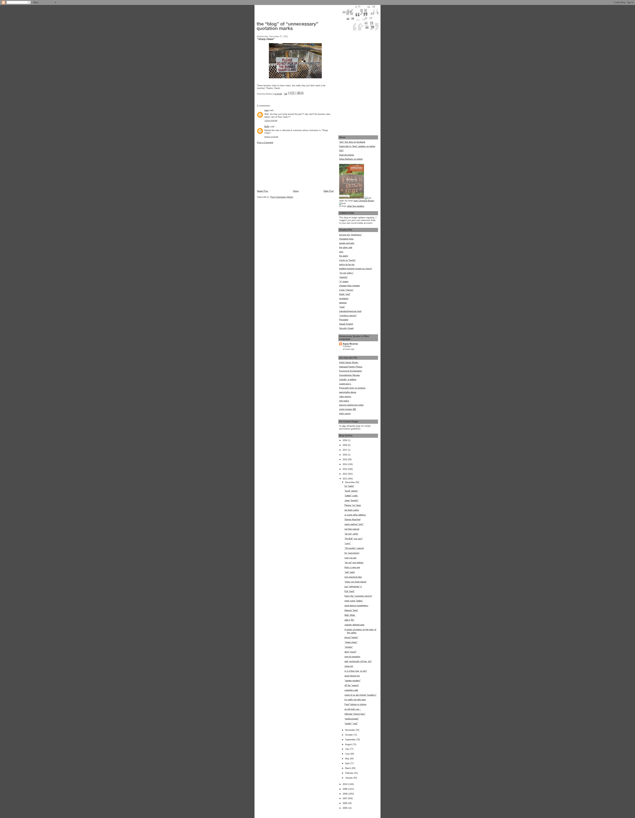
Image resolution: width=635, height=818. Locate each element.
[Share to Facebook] (299, 93)
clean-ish (348, 666)
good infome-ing (352, 676)
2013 (345, 469)
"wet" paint (349, 572)
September (350, 739)
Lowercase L (345, 384)
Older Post (328, 191)
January (349, 778)
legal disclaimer (346, 155)
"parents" (343, 277)
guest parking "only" (354, 524)
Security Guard (346, 328)
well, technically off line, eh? (358, 661)
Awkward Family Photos (350, 367)
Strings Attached (352, 519)
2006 (345, 803)
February (349, 773)
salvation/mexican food (350, 311)
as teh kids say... (352, 709)
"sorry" (347, 543)
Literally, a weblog (347, 379)
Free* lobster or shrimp (355, 704)
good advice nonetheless (356, 605)
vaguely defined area (354, 624)
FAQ (341, 150)
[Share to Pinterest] (302, 93)
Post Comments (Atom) (281, 197)
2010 (345, 784)
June (347, 754)
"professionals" (351, 719)
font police (344, 401)
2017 (345, 450)
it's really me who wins (355, 699)
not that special (351, 529)
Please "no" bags (352, 505)
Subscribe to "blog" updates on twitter (357, 146)
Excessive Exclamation (350, 371)
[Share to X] (295, 93)
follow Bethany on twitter (351, 159)
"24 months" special (354, 548)
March (348, 768)
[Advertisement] (282, 166)
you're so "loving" (347, 260)
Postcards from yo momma (352, 388)
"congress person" (348, 315)
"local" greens (351, 491)
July (347, 749)
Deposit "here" (351, 610)
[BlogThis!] (292, 93)
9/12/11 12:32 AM (271, 137)
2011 (345, 478)
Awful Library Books (348, 362)
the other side (345, 247)
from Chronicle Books (364, 200)
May (347, 758)
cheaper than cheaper (349, 285)
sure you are (350, 558)
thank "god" (344, 294)
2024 (345, 440)
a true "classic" (346, 290)
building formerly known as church (355, 268)
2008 (345, 794)
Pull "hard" (349, 591)
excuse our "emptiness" (350, 235)
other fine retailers (355, 206)
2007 (345, 798)
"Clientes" (347, 346)
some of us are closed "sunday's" (360, 695)
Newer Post (262, 191)
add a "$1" (349, 620)
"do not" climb (351, 534)
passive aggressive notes (351, 405)
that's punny (345, 413)
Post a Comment (265, 142)
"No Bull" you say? (353, 538)
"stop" (342, 307)
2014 (345, 464)
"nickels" (348, 647)
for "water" (349, 486)
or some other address (355, 515)
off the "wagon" (351, 685)
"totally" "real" (351, 723)
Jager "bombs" (351, 500)
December (350, 482)
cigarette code (351, 690)
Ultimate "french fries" (354, 714)
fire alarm (343, 256)
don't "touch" (350, 652)
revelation (343, 298)
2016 (345, 454)
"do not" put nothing (353, 562)
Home (296, 191)
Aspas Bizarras (350, 344)
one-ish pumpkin (352, 656)
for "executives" (352, 553)
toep (266, 110)
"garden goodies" (352, 680)
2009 (345, 789)
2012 (345, 474)
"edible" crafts (351, 495)
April (347, 763)
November (350, 730)
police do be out (346, 264)
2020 (345, 445)
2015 (345, 459)
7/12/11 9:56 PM (270, 120)
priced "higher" (351, 637)
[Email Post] (285, 94)
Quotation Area (346, 239)
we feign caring (351, 510)
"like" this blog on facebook (352, 142)
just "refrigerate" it (353, 586)
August (349, 744)
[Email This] (289, 93)
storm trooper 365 (347, 409)
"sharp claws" (351, 642)
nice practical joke (353, 577)
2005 (345, 808)
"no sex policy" (346, 273)
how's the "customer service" (358, 596)
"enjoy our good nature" (355, 582)
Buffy (267, 126)
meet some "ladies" (353, 601)
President (343, 319)
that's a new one (352, 567)
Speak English (346, 324)
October (349, 735)
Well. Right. (350, 615)
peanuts (343, 302)
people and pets (346, 243)
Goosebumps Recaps (349, 375)
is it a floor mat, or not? (355, 671)
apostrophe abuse (347, 392)
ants (341, 252)
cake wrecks (345, 396)
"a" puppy (343, 281)
